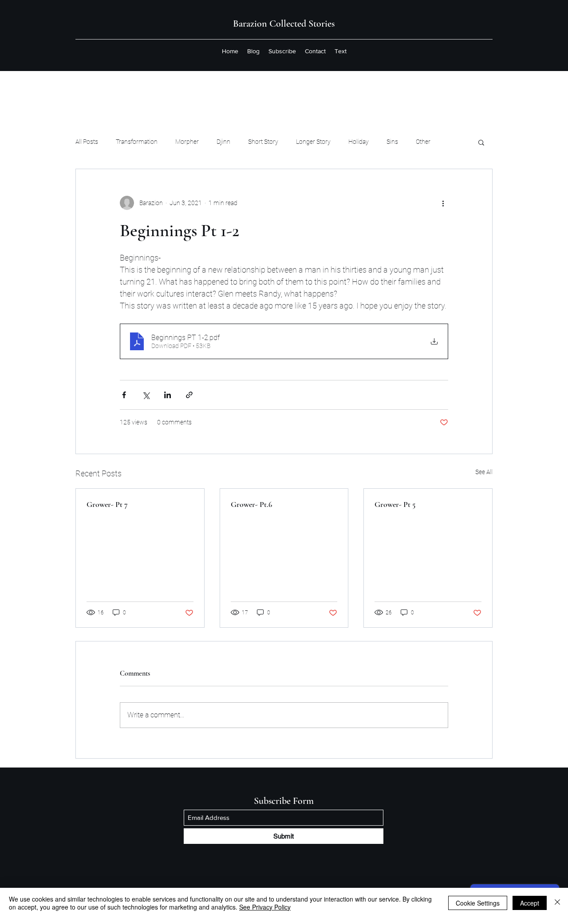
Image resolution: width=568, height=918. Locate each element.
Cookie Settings (478, 902)
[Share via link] (189, 395)
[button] (481, 142)
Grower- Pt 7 (107, 504)
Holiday (358, 141)
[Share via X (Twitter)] (146, 395)
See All (484, 471)
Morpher (187, 141)
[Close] (557, 903)
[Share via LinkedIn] (167, 395)
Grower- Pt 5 (395, 504)
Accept (529, 902)
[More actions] (443, 203)
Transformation (137, 141)
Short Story (263, 141)
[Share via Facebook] (124, 395)
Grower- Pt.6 (251, 504)
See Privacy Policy (265, 906)
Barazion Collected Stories (284, 23)
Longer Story (313, 141)
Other (423, 141)
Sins (392, 141)
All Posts (86, 141)
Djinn (223, 141)
